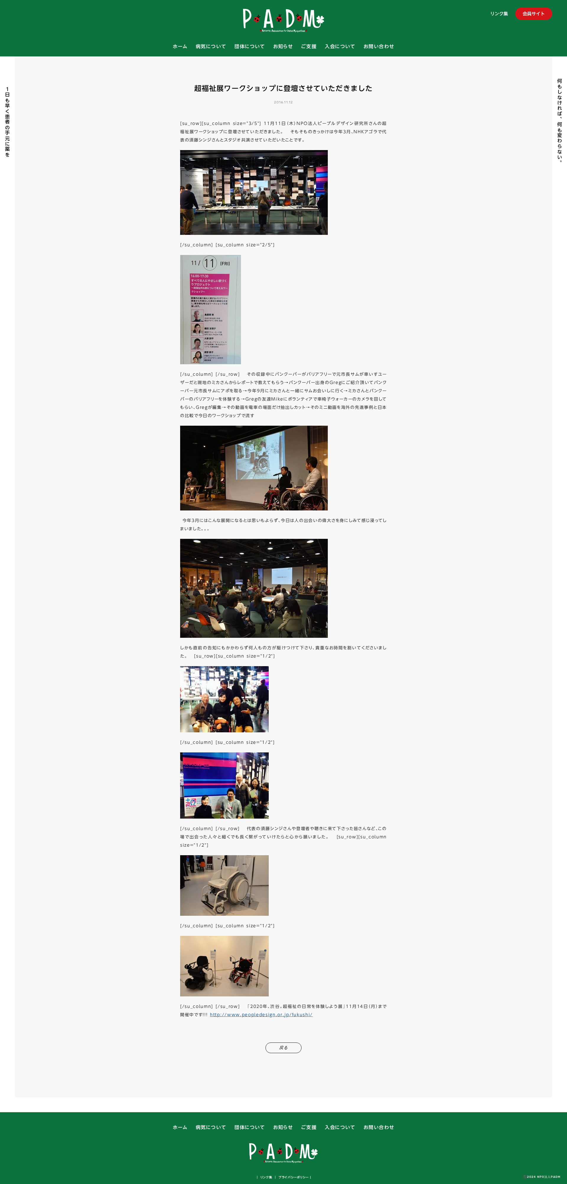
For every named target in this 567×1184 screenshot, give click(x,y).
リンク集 (499, 14)
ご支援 (309, 46)
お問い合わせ (379, 46)
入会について (340, 46)
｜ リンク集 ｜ (266, 1177)
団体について (249, 46)
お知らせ (283, 46)
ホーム (180, 46)
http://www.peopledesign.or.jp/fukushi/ (261, 1015)
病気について (211, 46)
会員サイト (534, 14)
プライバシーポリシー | (294, 1177)
